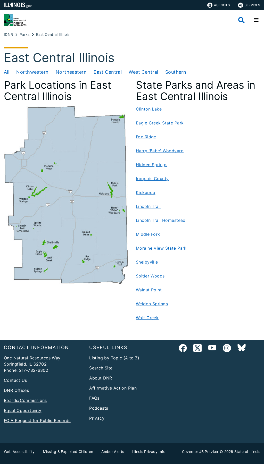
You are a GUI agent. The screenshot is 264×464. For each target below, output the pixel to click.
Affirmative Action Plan (113, 388)
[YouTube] (212, 349)
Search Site (100, 367)
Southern (175, 72)
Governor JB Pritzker (200, 451)
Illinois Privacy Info (148, 451)
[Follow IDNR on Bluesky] (241, 349)
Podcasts (98, 408)
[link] (183, 349)
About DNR (100, 378)
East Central (108, 72)
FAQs (94, 398)
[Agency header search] (241, 20)
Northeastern (71, 72)
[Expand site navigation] (256, 20)
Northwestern (32, 72)
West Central (143, 72)
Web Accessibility (19, 451)
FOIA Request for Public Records (37, 420)
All (6, 72)
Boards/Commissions (25, 400)
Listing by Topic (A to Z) (114, 357)
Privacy (96, 418)
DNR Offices (16, 390)
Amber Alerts (112, 451)
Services (252, 5)
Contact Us (15, 380)
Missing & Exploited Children (68, 451)
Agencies (222, 5)
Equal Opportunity (22, 410)
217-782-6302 (33, 370)
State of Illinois (247, 451)
